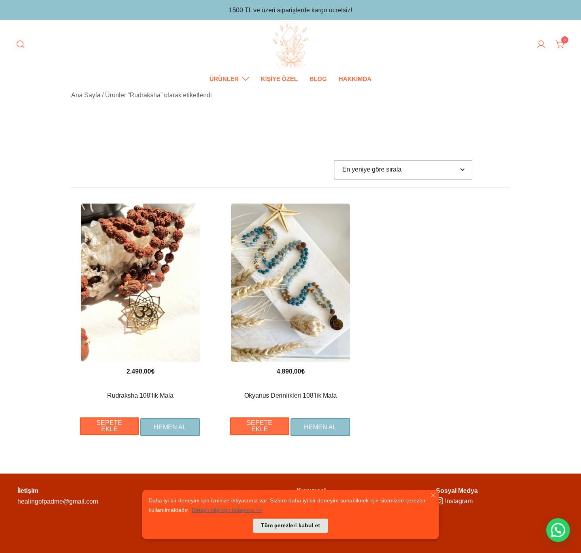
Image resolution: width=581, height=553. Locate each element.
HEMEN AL (170, 427)
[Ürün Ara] (20, 45)
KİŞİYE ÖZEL (279, 78)
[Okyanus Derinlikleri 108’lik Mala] (290, 282)
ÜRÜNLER (224, 78)
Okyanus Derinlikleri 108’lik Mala (290, 395)
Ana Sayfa (85, 95)
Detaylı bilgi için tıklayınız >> (227, 510)
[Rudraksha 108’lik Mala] (140, 283)
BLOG (318, 78)
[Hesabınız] (541, 45)
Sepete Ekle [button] (109, 425)
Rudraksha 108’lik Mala (140, 395)
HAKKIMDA (355, 78)
